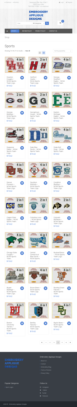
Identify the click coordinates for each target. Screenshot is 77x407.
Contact (43, 364)
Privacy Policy (40, 31)
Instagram (45, 387)
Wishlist (16, 2)
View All (27, 51)
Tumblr (44, 393)
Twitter (45, 390)
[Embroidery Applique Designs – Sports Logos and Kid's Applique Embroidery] (38, 15)
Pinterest (45, 396)
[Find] (47, 23)
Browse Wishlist (28, 234)
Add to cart (22, 78)
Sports (13, 31)
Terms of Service (46, 370)
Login (62, 2)
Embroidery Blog (46, 367)
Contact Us (53, 31)
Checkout (8, 2)
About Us (44, 361)
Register (70, 2)
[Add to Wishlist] (5, 59)
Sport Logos (9, 387)
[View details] (15, 65)
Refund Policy (27, 31)
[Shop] (7, 31)
